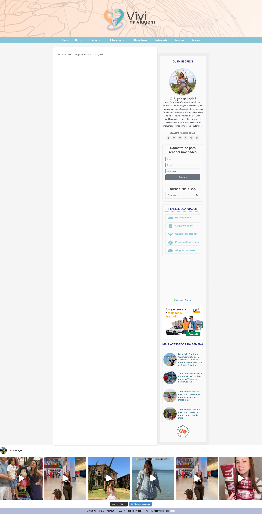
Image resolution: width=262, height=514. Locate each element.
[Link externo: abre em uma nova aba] (182, 300)
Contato (196, 40)
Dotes (172, 511)
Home (65, 40)
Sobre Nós (179, 40)
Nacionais (95, 40)
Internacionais (117, 40)
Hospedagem (140, 40)
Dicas (78, 40)
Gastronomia (160, 40)
